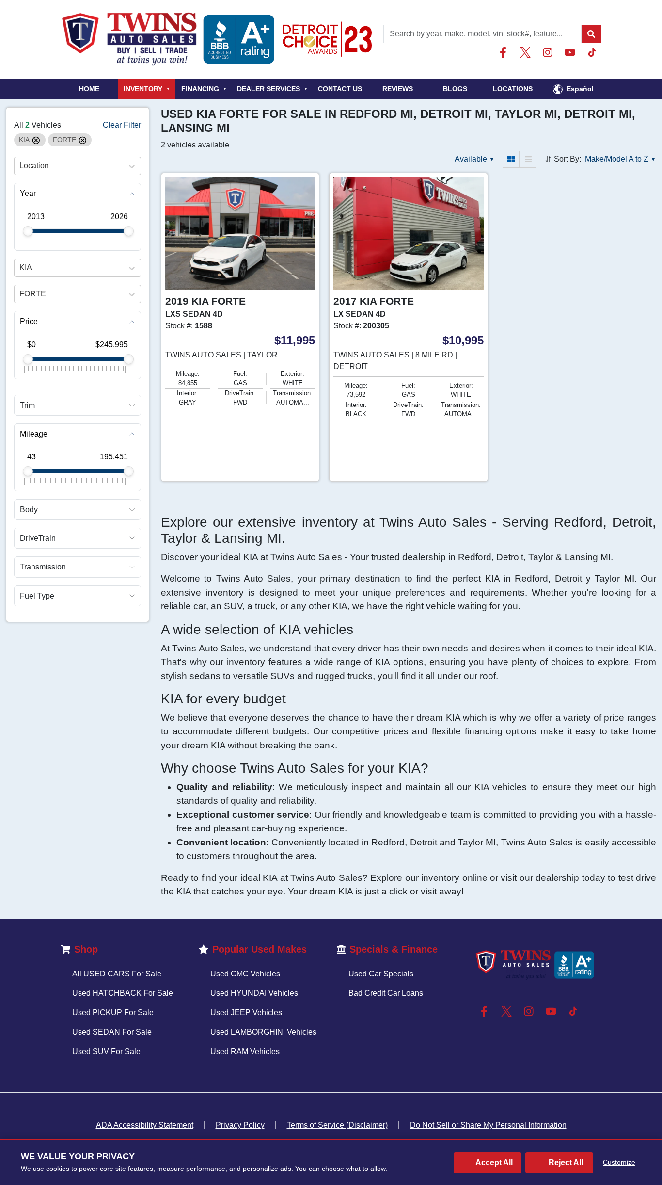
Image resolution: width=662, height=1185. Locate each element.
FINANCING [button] (204, 89)
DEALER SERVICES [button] (272, 89)
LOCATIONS (513, 89)
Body (29, 509)
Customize (619, 1162)
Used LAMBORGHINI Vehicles (263, 1032)
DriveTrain (38, 539)
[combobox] (20, 166)
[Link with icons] (505, 52)
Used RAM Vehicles (245, 1051)
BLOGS (455, 89)
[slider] (28, 231)
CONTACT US (340, 89)
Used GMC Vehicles (245, 974)
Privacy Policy (240, 1125)
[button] (591, 34)
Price (29, 322)
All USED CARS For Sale (116, 974)
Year (28, 194)
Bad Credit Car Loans (385, 993)
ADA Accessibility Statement (144, 1125)
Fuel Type (37, 596)
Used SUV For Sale (106, 1051)
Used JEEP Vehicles (246, 1012)
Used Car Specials (380, 974)
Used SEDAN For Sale (112, 1032)
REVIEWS (397, 89)
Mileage (33, 434)
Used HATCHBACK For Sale (122, 993)
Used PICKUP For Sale (113, 1012)
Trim (27, 405)
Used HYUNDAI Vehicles (254, 993)
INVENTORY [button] (147, 89)
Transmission (43, 567)
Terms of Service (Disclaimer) (337, 1125)
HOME (89, 89)
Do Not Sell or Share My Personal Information (488, 1125)
